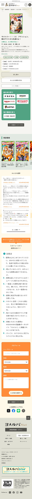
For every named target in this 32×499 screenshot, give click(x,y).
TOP (3, 9)
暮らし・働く (23, 438)
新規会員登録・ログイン (16, 429)
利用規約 (4, 463)
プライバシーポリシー (7, 460)
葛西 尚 (17, 44)
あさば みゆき (8, 44)
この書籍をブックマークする (16, 125)
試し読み (16, 74)
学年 (5, 358)
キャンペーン (23, 441)
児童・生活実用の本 (23, 435)
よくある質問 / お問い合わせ (8, 456)
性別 (5, 367)
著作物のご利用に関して (7, 458)
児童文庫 (12, 9)
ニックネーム (8, 349)
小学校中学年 (25, 57)
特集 (8, 444)
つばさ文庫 (18, 9)
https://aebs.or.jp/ (19, 487)
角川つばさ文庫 (8, 57)
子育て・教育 (8, 438)
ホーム (8, 435)
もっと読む (15, 230)
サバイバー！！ (25, 9)
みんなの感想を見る (16, 80)
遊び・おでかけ (9, 441)
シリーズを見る (15, 86)
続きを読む (5, 54)
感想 (5, 375)
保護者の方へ (5, 454)
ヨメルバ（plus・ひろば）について (10, 452)
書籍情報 (7, 9)
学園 (17, 57)
